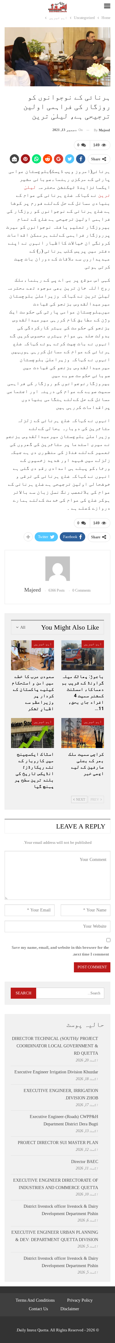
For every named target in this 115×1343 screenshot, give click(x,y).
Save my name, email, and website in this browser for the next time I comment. (60, 950)
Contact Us (38, 1309)
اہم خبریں (93, 644)
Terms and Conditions (35, 1300)
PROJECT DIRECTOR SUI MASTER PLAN (58, 1142)
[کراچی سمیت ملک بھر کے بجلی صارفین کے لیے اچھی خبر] (82, 733)
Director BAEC (84, 1161)
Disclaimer (69, 1309)
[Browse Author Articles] (57, 568)
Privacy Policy (80, 1300)
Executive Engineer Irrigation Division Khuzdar (56, 1072)
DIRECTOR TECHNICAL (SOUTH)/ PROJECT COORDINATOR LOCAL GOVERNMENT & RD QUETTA (55, 1046)
